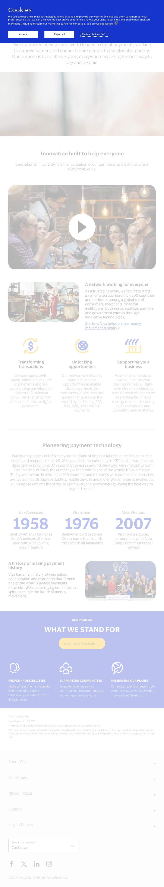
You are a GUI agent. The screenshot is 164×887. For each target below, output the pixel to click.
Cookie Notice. (104, 23)
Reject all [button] (59, 34)
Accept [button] (23, 34)
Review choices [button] (91, 34)
